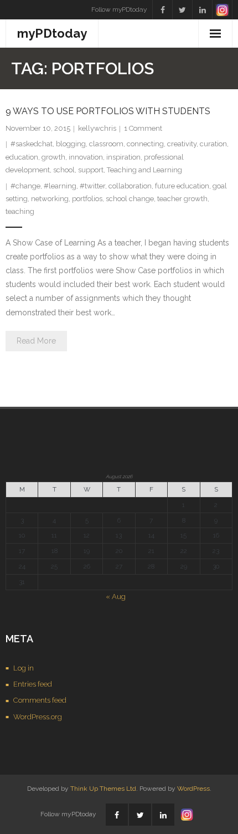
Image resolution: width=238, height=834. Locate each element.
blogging (71, 144)
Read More (36, 340)
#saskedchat (32, 144)
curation (213, 144)
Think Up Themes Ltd (103, 788)
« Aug (116, 596)
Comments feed (39, 700)
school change (130, 199)
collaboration (130, 186)
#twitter (92, 186)
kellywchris (97, 128)
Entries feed (32, 684)
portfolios (87, 199)
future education (182, 186)
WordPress (193, 788)
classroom (106, 144)
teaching (20, 211)
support (91, 170)
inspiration (123, 157)
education (22, 157)
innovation (86, 157)
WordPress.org (37, 717)
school (64, 170)
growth (53, 157)
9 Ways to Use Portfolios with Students (108, 111)
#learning (60, 186)
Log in (23, 668)
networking (50, 199)
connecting (145, 144)
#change (25, 186)
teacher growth (182, 199)
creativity (181, 144)
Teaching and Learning (144, 170)
